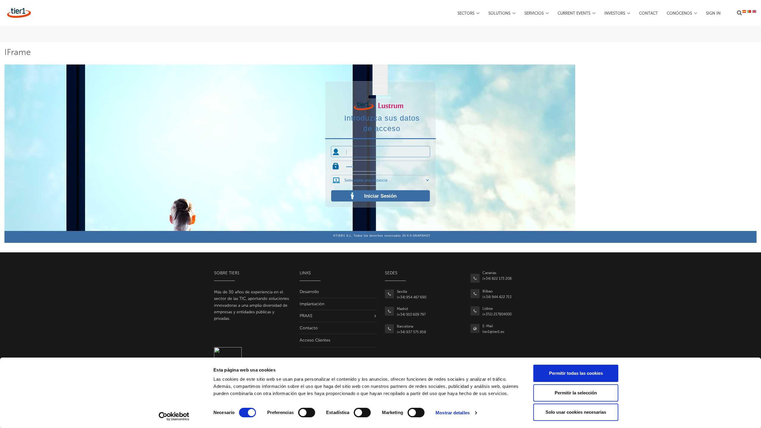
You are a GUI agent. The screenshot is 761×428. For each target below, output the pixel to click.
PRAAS (306, 316)
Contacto (309, 328)
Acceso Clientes (315, 340)
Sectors (465, 13)
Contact (648, 13)
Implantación (312, 304)
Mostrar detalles (452, 412)
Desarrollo (309, 291)
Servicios (534, 13)
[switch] (306, 412)
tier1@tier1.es (493, 332)
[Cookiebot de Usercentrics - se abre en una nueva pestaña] (174, 416)
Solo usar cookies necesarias (575, 412)
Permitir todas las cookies (576, 373)
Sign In (713, 13)
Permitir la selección (576, 392)
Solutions (499, 13)
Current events (574, 13)
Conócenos (679, 13)
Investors (614, 13)
